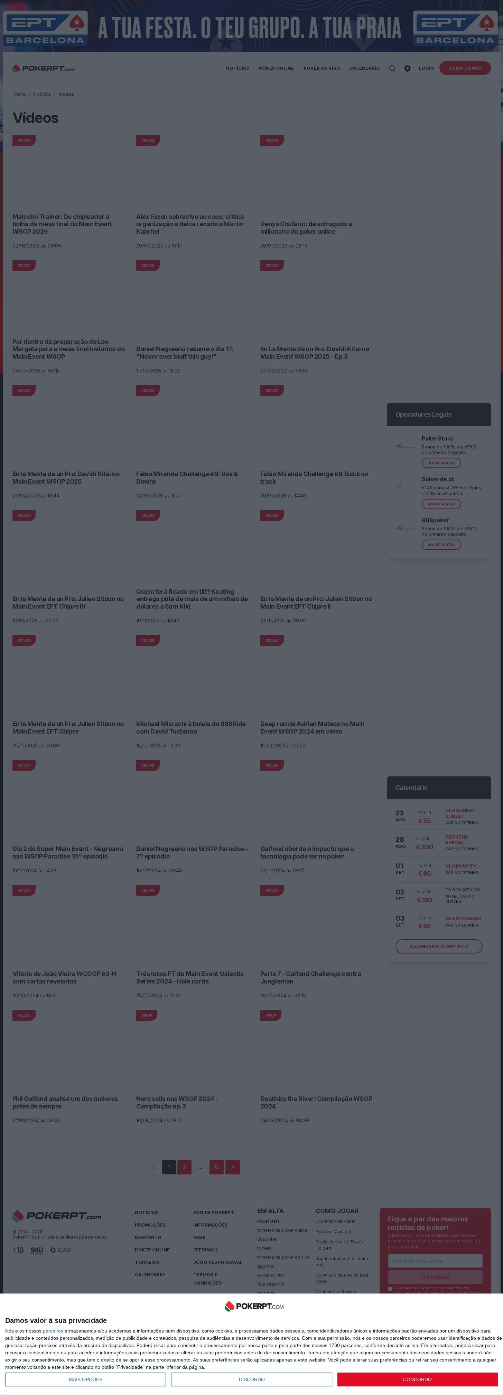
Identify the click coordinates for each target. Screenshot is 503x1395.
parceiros (53, 1330)
